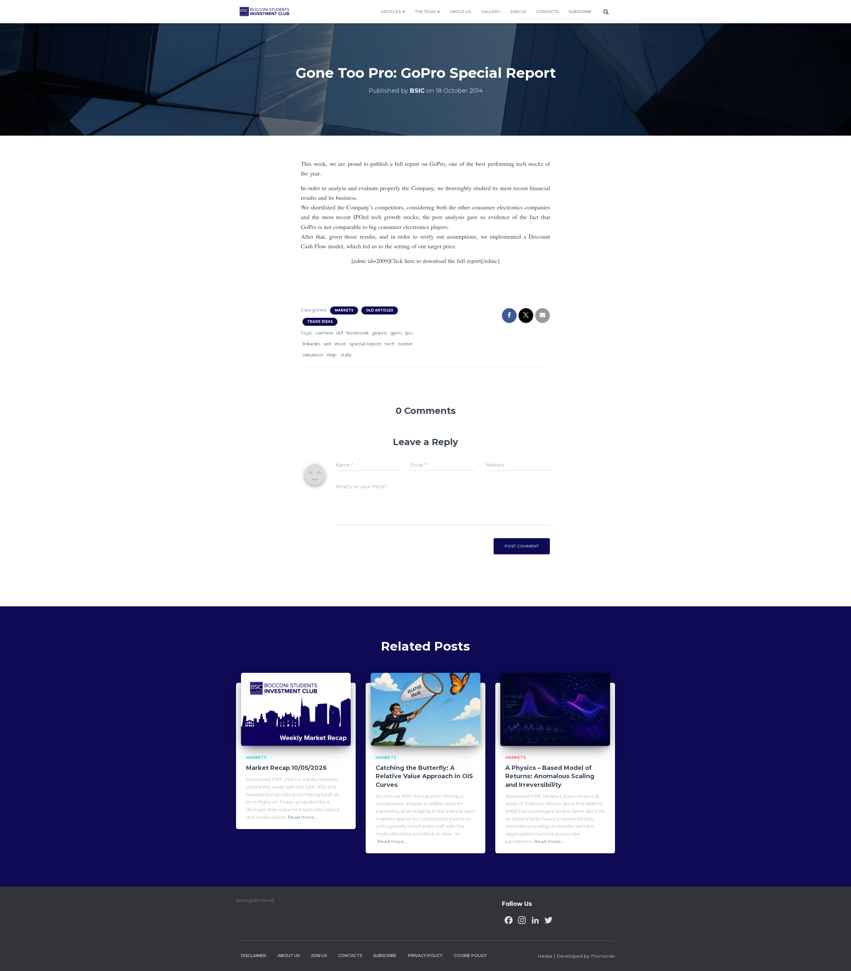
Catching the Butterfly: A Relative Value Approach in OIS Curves (424, 776)
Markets (344, 310)
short (340, 344)
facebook (357, 333)
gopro (379, 333)
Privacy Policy (425, 955)
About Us (460, 11)
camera (324, 333)
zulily (346, 355)
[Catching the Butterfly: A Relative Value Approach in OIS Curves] (425, 709)
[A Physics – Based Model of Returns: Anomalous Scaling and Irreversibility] (555, 709)
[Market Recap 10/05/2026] (296, 709)
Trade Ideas (320, 321)
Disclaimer (253, 955)
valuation (313, 355)
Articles (391, 11)
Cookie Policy (470, 955)
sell (327, 344)
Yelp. (331, 355)
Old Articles (379, 310)
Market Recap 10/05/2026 (286, 768)
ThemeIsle (603, 956)
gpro (396, 333)
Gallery (490, 11)
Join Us (518, 11)
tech (390, 344)
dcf (339, 333)
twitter (405, 344)
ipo (409, 333)
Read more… (302, 817)
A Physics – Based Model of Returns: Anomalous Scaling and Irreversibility (549, 776)
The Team (425, 11)
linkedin (311, 344)
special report (365, 344)
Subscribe (580, 11)
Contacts (547, 11)
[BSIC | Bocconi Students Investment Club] (264, 11)
